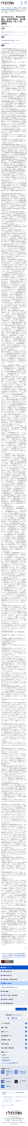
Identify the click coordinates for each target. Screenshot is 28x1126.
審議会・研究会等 (7, 983)
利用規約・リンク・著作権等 (7, 1093)
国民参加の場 (14, 1018)
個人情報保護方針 (20, 1092)
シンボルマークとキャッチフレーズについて (7, 1097)
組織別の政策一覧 (7, 975)
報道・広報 (4, 1027)
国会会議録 (5, 991)
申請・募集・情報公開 (7, 1048)
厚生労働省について (6, 1035)
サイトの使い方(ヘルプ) (7, 1101)
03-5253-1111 (14, 1120)
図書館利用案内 (6, 1060)
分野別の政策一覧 (7, 971)
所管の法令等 (5, 1044)
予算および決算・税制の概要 (10, 995)
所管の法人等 (5, 1057)
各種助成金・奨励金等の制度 (10, 979)
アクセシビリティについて (21, 1097)
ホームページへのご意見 (7, 1106)
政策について (5, 1031)
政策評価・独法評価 (8, 999)
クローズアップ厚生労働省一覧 (10, 1063)
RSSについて (19, 1101)
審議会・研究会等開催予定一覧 (9, 987)
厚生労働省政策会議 (8, 1003)
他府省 (4, 1055)
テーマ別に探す (5, 1023)
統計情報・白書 (5, 1039)
